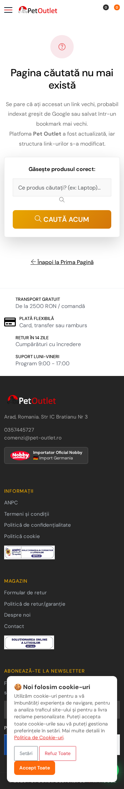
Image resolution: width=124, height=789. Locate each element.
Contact (14, 626)
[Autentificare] (95, 11)
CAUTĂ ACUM (65, 219)
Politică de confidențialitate (37, 525)
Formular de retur (25, 592)
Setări (26, 753)
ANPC (11, 502)
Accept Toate (34, 768)
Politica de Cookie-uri (38, 737)
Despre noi (17, 614)
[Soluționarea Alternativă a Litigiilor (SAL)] (29, 552)
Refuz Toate (58, 753)
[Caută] (87, 11)
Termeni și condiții (26, 514)
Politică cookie (22, 536)
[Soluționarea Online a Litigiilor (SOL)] (29, 642)
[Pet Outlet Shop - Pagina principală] (45, 10)
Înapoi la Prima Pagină (65, 262)
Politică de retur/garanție (34, 604)
